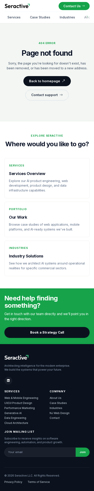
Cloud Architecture (16, 423)
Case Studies (40, 17)
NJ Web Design (60, 413)
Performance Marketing (19, 408)
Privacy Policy (13, 482)
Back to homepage (44, 81)
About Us (55, 398)
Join (83, 452)
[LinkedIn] (8, 381)
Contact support (44, 95)
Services (14, 17)
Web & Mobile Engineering (21, 398)
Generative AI (13, 413)
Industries (67, 17)
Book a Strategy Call (47, 332)
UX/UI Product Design (18, 403)
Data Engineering (15, 418)
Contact (55, 418)
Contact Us (72, 6)
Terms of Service (39, 482)
